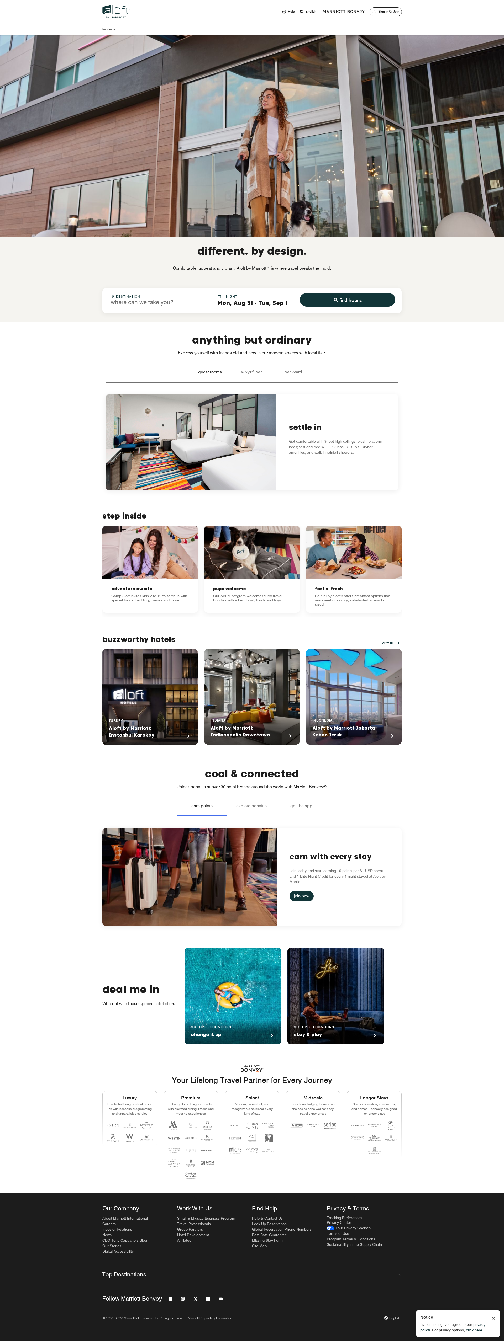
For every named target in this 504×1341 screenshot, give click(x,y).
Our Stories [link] (111, 1246)
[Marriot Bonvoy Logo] (252, 1068)
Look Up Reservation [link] (269, 1224)
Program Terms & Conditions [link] (351, 1239)
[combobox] (153, 300)
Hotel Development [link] (193, 1235)
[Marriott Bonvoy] (344, 12)
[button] (308, 12)
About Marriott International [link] (125, 1218)
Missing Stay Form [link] (267, 1240)
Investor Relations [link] (117, 1229)
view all (387, 642)
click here (474, 1330)
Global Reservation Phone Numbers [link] (282, 1229)
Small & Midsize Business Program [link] (206, 1218)
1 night (230, 296)
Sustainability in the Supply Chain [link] (354, 1244)
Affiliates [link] (184, 1240)
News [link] (107, 1235)
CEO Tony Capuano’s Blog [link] (124, 1240)
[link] (150, 569)
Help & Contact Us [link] (267, 1218)
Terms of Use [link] (338, 1233)
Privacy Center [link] (339, 1222)
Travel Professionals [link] (194, 1224)
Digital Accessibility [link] (118, 1251)
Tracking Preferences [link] (344, 1218)
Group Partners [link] (190, 1229)
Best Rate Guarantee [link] (269, 1235)
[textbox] (153, 302)
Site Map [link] (259, 1246)
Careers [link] (109, 1224)
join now (301, 896)
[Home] (117, 19)
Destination (128, 296)
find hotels (350, 300)
